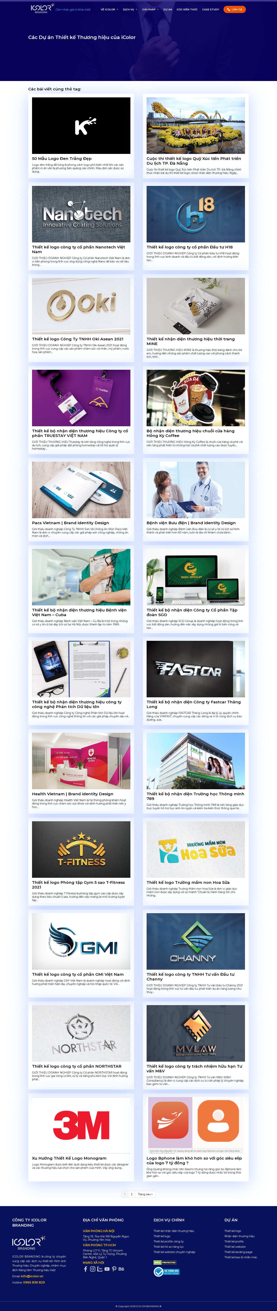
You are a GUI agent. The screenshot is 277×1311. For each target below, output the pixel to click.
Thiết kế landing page (238, 1252)
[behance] (122, 1269)
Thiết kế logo (162, 1236)
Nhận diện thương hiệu (239, 1236)
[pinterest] (115, 1269)
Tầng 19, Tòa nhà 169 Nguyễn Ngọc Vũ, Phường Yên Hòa (106, 1238)
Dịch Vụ (128, 9)
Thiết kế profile (234, 1241)
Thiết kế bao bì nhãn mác (240, 1257)
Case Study (210, 9)
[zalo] (100, 1269)
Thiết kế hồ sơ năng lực (169, 1246)
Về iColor (108, 9)
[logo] (39, 1243)
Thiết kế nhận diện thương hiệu (174, 1231)
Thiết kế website (235, 1246)
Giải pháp (148, 9)
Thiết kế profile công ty (169, 1241)
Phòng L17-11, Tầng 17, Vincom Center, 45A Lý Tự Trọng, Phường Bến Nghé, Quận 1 (105, 1254)
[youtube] (108, 1269)
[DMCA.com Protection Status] (165, 1262)
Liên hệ (237, 9)
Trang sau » (145, 1194)
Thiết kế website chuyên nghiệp (174, 1252)
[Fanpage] (86, 1269)
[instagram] (93, 1269)
